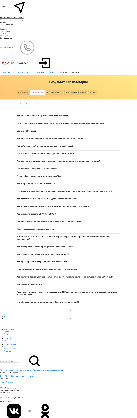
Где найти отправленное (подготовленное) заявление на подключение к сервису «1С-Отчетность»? (64, 191)
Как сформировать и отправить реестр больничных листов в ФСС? (49, 302)
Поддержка (39, 72)
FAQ (5, 336)
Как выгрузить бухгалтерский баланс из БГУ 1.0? (40, 184)
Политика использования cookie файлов (48, 370)
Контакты (7, 338)
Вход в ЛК (76, 72)
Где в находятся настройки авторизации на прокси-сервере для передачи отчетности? (58, 161)
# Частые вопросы (37, 92)
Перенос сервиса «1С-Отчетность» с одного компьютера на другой (49, 221)
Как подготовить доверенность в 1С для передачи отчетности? (47, 199)
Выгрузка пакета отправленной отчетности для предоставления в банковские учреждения (60, 123)
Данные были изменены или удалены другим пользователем (45, 153)
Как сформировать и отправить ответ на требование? (42, 262)
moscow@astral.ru (20, 376)
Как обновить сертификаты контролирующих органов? (43, 254)
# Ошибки (93, 92)
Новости (50, 72)
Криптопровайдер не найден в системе (35, 229)
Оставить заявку (63, 72)
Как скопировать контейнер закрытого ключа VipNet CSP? (45, 247)
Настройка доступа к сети (29, 284)
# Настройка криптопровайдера (76, 92)
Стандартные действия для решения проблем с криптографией (47, 269)
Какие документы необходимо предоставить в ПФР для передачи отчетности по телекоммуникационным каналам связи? (67, 293)
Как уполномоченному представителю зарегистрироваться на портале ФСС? (54, 206)
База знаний (24, 92)
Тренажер (7, 351)
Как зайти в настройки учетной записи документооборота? (45, 146)
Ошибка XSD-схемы (26, 131)
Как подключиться (10, 344)
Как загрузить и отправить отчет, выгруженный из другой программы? (50, 138)
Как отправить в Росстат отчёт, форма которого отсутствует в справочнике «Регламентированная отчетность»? (64, 237)
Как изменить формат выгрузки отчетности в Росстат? (43, 116)
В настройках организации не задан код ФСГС (39, 176)
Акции (29, 72)
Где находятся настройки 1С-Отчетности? (37, 168)
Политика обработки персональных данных (16, 370)
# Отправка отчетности (54, 92)
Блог (5, 341)
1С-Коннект (31, 376)
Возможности (8, 72)
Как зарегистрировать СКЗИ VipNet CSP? (36, 214)
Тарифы (20, 72)
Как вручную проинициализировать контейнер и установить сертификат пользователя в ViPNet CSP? (65, 277)
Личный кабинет (10, 349)
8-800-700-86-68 (6, 47)
